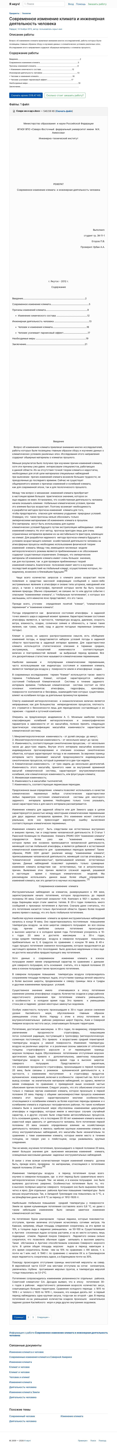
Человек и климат (19, 1377)
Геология (26, 13)
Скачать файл (64, 111)
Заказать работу (97, 4)
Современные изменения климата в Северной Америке (40, 1357)
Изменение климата (20, 1362)
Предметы (14, 13)
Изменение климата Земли (24, 1392)
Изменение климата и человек (26, 1352)
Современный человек (22, 1416)
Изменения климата (20, 1382)
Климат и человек (19, 1367)
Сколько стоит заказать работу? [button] (65, 95)
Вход (71, 4)
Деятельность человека (22, 1387)
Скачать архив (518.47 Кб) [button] (26, 95)
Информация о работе (58, 1334)
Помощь (81, 4)
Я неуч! (27, 1441)
